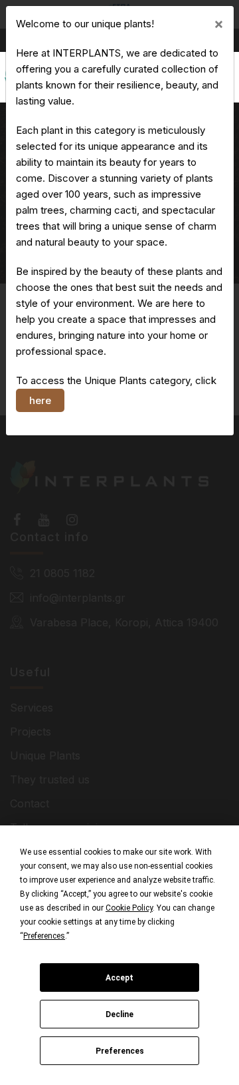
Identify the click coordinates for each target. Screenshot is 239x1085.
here (40, 400)
